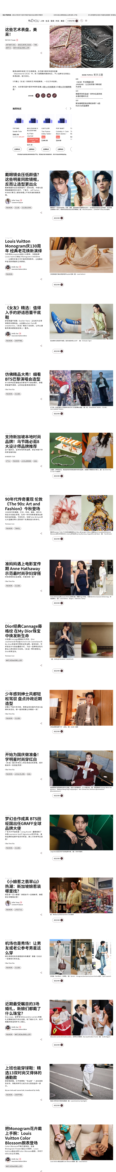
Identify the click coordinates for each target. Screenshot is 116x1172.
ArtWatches (11, 45)
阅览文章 (57, 218)
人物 (42, 21)
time (35, 45)
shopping (18, 341)
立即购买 (17, 149)
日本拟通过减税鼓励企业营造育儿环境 (19, 15)
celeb (17, 207)
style (8, 461)
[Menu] (86, 20)
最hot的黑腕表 (49, 87)
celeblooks (26, 207)
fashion (9, 207)
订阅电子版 (71, 21)
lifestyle (18, 909)
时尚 (57, 21)
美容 (62, 21)
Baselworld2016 (24, 45)
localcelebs (20, 774)
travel (17, 528)
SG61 (35, 461)
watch (8, 48)
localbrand (26, 461)
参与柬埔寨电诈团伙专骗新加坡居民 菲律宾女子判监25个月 (59, 15)
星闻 (52, 21)
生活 (47, 21)
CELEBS (17, 394)
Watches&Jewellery (21, 48)
